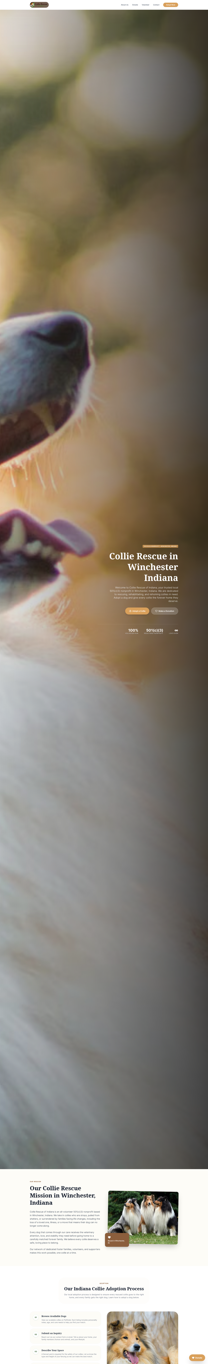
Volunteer (145, 5)
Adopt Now (170, 5)
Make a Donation (166, 611)
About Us (124, 5)
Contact (156, 5)
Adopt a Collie (138, 611)
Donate (135, 5)
